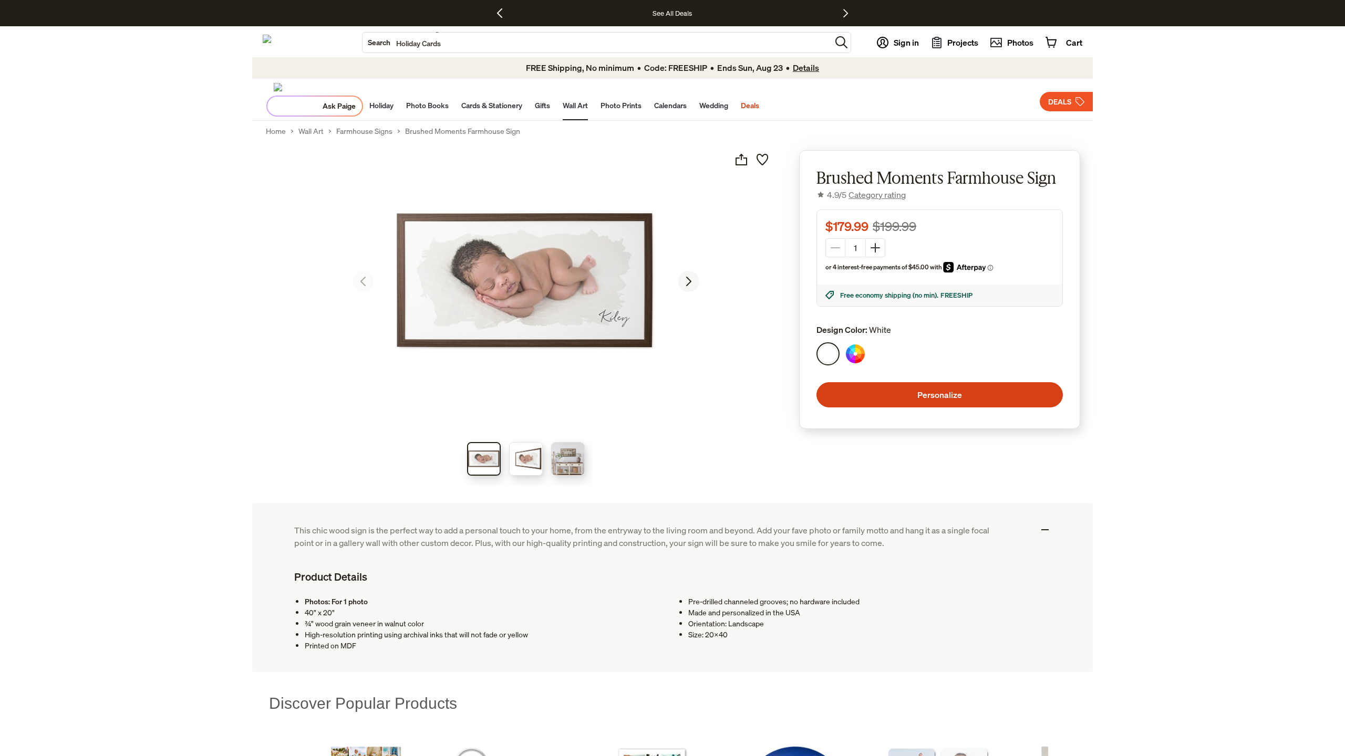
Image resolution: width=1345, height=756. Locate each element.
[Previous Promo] (503, 13)
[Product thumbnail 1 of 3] (484, 459)
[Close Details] (1045, 530)
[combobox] (597, 42)
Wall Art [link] (311, 131)
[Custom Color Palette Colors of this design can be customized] (855, 353)
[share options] (741, 159)
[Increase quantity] (875, 247)
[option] (828, 353)
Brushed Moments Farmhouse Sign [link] (462, 131)
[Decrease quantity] (835, 247)
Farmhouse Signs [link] (364, 131)
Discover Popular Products (363, 703)
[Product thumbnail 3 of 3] (568, 459)
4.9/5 (866, 195)
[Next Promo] (845, 13)
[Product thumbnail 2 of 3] (526, 459)
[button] (841, 42)
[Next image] (688, 281)
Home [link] (276, 131)
